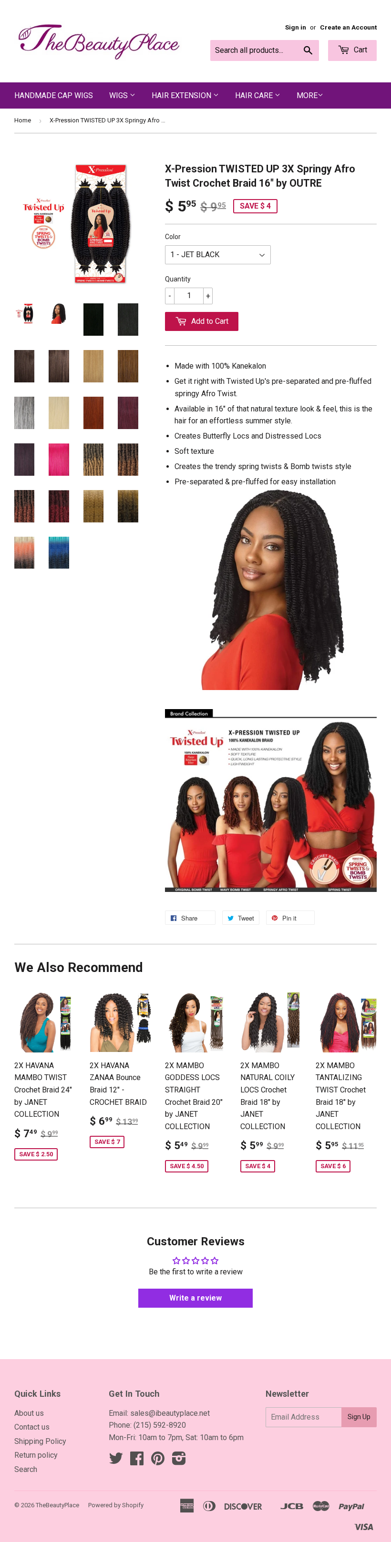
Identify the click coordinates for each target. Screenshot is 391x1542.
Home (22, 120)
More (307, 95)
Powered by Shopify (116, 1505)
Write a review (195, 1297)
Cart (359, 49)
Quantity (178, 279)
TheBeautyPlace (57, 1505)
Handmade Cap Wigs (53, 95)
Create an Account (348, 27)
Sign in (295, 27)
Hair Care (255, 95)
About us (29, 1413)
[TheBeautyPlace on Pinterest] (158, 1461)
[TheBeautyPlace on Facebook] (137, 1461)
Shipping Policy (40, 1441)
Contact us (32, 1427)
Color (173, 236)
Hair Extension (182, 95)
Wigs (119, 95)
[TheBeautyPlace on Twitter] (116, 1461)
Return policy (36, 1455)
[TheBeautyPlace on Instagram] (179, 1461)
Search (25, 1469)
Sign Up (359, 1417)
